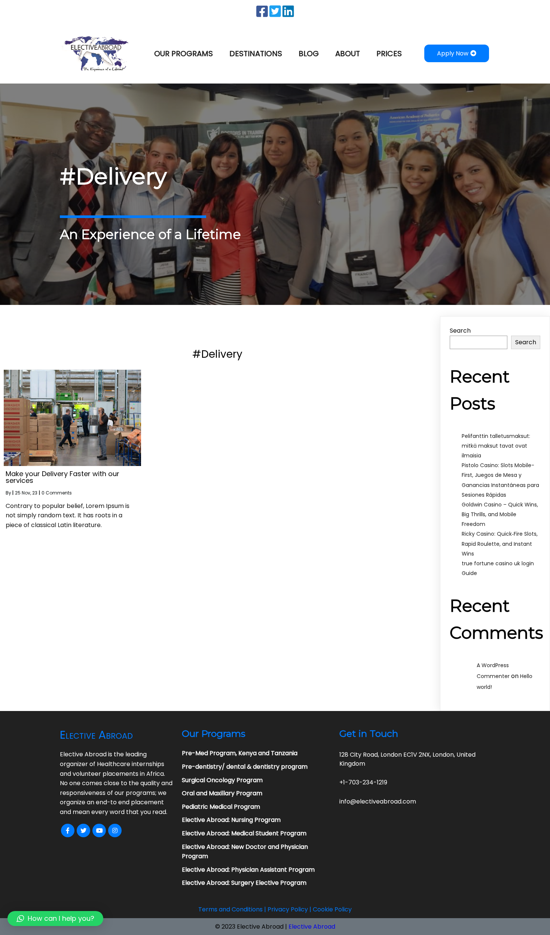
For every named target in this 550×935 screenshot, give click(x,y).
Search (460, 330)
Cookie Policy (332, 909)
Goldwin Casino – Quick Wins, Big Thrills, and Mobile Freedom (500, 514)
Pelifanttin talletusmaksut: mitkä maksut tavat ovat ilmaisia (496, 445)
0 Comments (57, 493)
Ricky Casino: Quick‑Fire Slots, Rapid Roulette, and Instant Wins (500, 543)
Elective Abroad (311, 926)
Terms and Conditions (230, 909)
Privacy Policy (288, 909)
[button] (55, 918)
